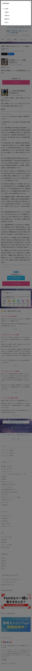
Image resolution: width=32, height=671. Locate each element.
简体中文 (7, 15)
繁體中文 (7, 19)
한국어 (6, 22)
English (7, 12)
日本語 (6, 8)
